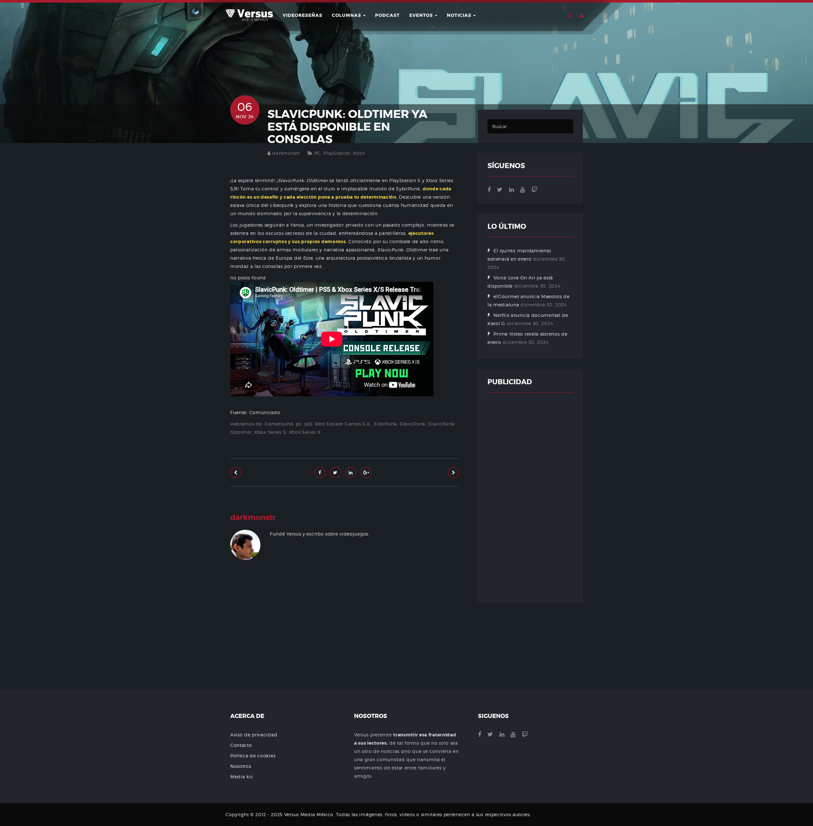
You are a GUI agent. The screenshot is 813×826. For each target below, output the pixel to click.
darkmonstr (286, 153)
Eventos (421, 15)
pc (299, 424)
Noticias (460, 15)
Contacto (241, 745)
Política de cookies (252, 755)
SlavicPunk (413, 424)
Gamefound (279, 424)
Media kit (241, 776)
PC (317, 153)
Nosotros (240, 766)
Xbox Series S (270, 432)
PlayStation (336, 153)
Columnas (347, 15)
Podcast (387, 15)
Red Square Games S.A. (343, 424)
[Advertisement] (344, 643)
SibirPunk (385, 424)
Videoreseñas (302, 15)
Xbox (359, 153)
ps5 (308, 424)
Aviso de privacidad (253, 734)
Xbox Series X (305, 432)
